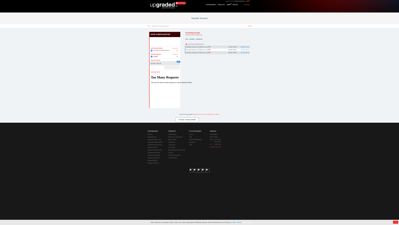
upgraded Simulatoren (240, 1)
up (165, 56)
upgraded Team (152, 137)
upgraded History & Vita (154, 139)
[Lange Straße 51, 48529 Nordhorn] (240, 140)
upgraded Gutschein (153, 163)
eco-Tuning (171, 147)
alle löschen (175, 48)
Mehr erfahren (237, 222)
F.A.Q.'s (191, 134)
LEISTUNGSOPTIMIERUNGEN (165, 50)
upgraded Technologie (154, 155)
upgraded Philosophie (154, 152)
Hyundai (192, 39)
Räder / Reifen (172, 139)
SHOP (228, 4)
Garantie (170, 152)
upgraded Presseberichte (155, 150)
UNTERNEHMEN (211, 4)
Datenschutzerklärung (195, 139)
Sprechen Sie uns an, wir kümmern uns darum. (206, 114)
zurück (249, 26)
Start (149, 26)
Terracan (199, 39)
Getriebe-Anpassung (174, 155)
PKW (186, 39)
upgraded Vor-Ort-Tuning (155, 145)
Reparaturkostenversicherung (176, 150)
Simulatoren (171, 142)
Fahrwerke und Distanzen (175, 137)
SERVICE (235, 4)
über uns (150, 134)
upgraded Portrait (152, 147)
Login (190, 145)
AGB (190, 137)
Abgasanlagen (172, 134)
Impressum (192, 142)
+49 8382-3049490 (187, 120)
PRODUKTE (221, 4)
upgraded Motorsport (153, 158)
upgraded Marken (153, 160)
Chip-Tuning (171, 145)
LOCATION (246, 4)
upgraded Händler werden (155, 142)
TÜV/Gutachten (172, 158)
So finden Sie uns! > (215, 147)
